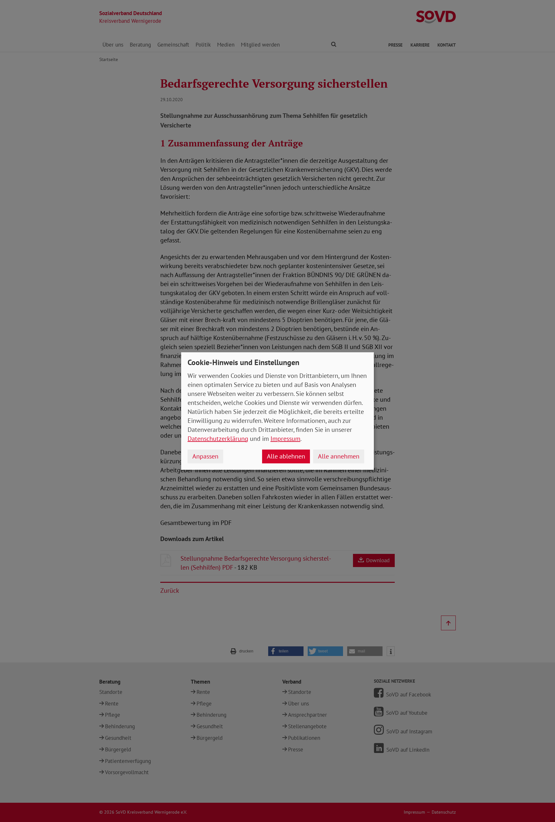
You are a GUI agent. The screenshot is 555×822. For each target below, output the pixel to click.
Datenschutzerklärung (218, 438)
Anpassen (205, 456)
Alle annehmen (338, 456)
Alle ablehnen (286, 456)
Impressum (285, 438)
